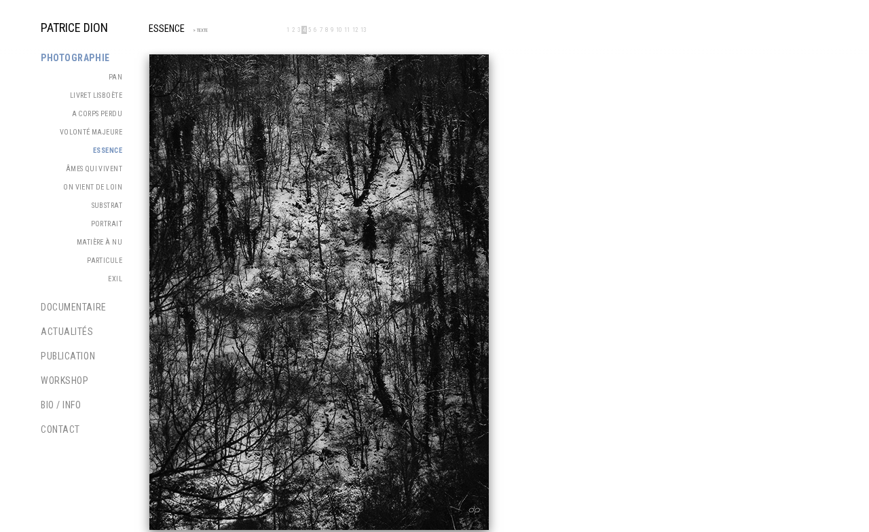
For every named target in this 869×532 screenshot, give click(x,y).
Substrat (107, 205)
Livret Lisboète (96, 95)
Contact (60, 429)
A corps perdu (97, 113)
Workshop (64, 380)
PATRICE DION (74, 27)
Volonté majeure (91, 132)
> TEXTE (198, 30)
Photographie (75, 57)
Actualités (67, 331)
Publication (68, 356)
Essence (107, 150)
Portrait (106, 223)
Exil (115, 278)
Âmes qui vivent (94, 168)
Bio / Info (61, 405)
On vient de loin (92, 187)
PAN (115, 77)
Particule (104, 260)
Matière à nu (99, 242)
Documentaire (74, 307)
